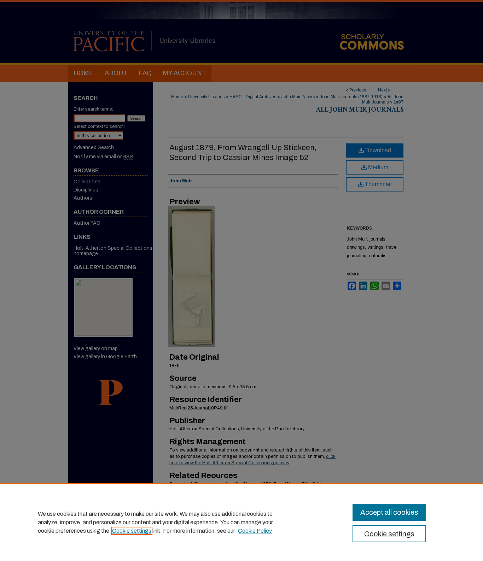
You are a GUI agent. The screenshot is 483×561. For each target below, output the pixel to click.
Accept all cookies (389, 512)
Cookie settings (131, 531)
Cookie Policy (255, 531)
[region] (241, 522)
